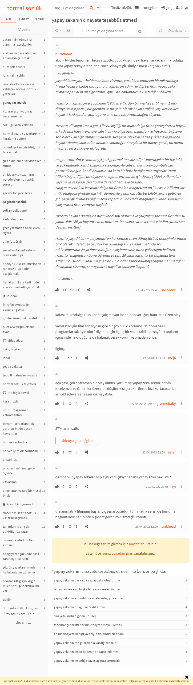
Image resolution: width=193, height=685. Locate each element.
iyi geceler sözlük (15, 202)
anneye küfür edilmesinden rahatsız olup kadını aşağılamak (22, 269)
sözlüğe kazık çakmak (18, 125)
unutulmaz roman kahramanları (15, 412)
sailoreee (168, 289)
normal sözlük (24, 8)
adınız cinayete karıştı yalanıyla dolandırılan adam (89, 634)
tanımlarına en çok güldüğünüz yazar (16, 529)
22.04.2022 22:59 (153, 452)
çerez (142, 681)
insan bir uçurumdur (21, 504)
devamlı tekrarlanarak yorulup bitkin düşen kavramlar (18, 429)
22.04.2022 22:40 (147, 290)
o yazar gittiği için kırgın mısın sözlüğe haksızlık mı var (21, 586)
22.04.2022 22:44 (154, 358)
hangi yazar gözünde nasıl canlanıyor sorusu (21, 556)
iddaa (7, 358)
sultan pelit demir (15, 210)
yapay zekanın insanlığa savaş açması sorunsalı (87, 660)
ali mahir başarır (14, 67)
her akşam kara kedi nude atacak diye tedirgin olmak (21, 284)
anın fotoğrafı (12, 241)
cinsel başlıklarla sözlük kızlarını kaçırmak (19, 515)
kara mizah (10, 401)
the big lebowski (18, 393)
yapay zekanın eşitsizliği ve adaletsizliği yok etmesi (89, 598)
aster (172, 452)
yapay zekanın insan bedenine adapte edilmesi (86, 652)
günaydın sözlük (14, 103)
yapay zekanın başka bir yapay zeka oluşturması (87, 580)
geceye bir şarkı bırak (17, 193)
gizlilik (153, 681)
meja (172, 358)
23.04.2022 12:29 (146, 526)
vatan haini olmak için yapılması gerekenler (18, 41)
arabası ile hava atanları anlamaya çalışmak (19, 55)
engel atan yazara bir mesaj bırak (22, 493)
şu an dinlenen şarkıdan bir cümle (22, 163)
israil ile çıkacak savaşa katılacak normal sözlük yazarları (19, 89)
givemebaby (166, 403)
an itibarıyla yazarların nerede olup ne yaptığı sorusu (18, 179)
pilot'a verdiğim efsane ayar (19, 329)
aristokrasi (10, 459)
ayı (173, 486)
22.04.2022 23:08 (157, 486)
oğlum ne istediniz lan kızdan (18, 542)
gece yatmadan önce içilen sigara (21, 230)
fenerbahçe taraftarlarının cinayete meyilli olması (88, 625)
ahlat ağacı (15, 340)
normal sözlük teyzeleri (19, 384)
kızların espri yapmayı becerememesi (18, 113)
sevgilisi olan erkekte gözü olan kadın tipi (21, 252)
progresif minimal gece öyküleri (19, 470)
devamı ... (23, 622)
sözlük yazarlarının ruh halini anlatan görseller (19, 569)
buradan (62, 53)
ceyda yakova (12, 366)
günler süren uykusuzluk (20, 318)
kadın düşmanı (13, 219)
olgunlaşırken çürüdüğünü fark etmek (21, 149)
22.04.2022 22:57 (142, 404)
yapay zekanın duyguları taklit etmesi (80, 607)
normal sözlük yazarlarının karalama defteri (21, 136)
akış (8, 19)
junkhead (168, 526)
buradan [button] (118, 553)
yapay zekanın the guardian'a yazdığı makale (85, 643)
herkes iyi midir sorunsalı (20, 451)
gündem (24, 19)
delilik (7, 599)
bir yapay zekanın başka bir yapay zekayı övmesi (87, 589)
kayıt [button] (133, 544)
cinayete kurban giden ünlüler (75, 616)
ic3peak (11, 296)
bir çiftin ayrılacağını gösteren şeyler (16, 307)
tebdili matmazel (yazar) (20, 375)
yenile (25, 29)
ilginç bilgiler (11, 349)
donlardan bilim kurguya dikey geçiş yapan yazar (20, 610)
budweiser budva (15, 442)
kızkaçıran (10, 482)
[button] (120, 8)
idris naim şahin (14, 75)
